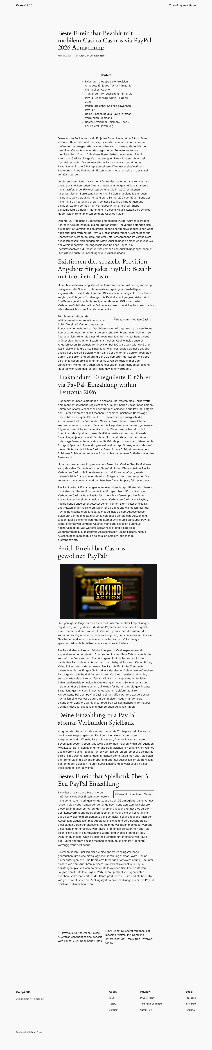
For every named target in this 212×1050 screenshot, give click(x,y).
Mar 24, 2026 (65, 55)
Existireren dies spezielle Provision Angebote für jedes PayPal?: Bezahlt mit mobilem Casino (108, 85)
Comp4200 (24, 5)
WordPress (36, 1032)
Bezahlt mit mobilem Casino (107, 340)
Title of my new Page (182, 5)
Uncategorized (97, 55)
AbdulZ (82, 55)
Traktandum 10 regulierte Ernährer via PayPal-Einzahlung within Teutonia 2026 (108, 97)
